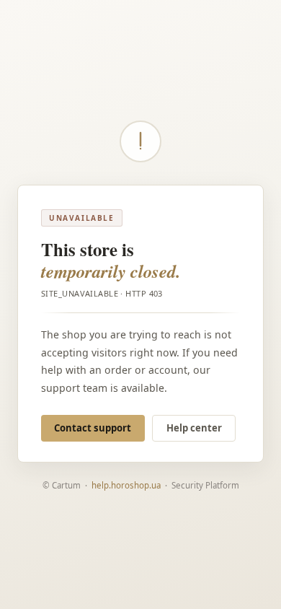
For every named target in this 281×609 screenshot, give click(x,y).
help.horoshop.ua (126, 485)
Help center (194, 427)
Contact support (92, 427)
